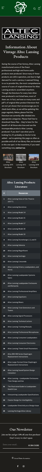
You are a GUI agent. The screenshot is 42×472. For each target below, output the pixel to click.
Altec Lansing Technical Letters (20, 321)
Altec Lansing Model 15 (16, 218)
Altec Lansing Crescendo (17, 261)
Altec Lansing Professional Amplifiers (22, 291)
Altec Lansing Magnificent (18, 250)
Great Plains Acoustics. (21, 458)
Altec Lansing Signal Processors (20, 316)
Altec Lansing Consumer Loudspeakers (22, 337)
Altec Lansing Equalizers (17, 297)
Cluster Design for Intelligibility (20, 400)
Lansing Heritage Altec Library (19, 411)
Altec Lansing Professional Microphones (23, 332)
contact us (20, 148)
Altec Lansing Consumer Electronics (21, 343)
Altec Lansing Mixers (15, 302)
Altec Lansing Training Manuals (20, 327)
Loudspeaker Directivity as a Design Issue (23, 405)
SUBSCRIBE (33, 445)
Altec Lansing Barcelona (17, 207)
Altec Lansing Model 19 (16, 234)
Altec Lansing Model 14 (16, 212)
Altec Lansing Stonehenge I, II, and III (22, 240)
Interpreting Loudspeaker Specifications (23, 394)
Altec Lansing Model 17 (16, 223)
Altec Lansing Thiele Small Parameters (23, 348)
